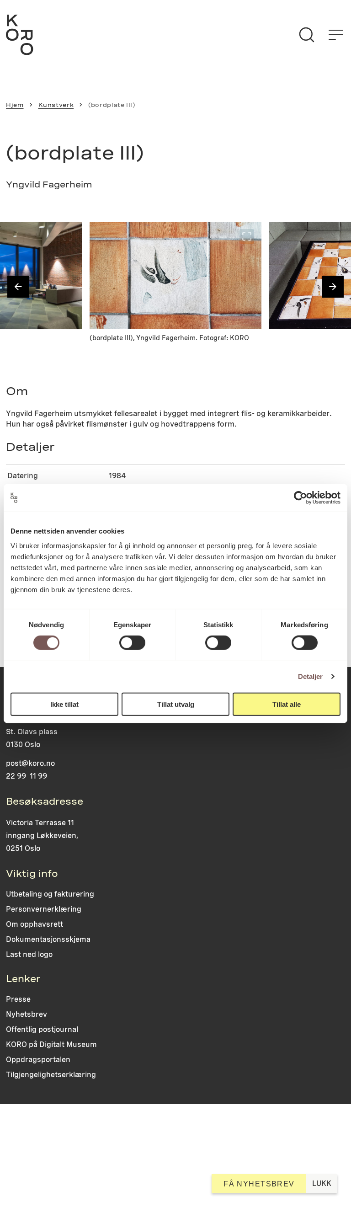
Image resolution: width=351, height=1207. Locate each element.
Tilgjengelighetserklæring (51, 1074)
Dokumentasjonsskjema (48, 939)
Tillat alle (286, 704)
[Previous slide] (18, 287)
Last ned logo (29, 954)
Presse (18, 999)
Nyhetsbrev (26, 1014)
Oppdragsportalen (38, 1059)
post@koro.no (30, 763)
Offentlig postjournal (42, 1029)
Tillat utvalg (175, 704)
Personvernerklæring (43, 909)
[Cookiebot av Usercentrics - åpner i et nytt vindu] (300, 498)
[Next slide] (333, 287)
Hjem (15, 104)
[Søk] (307, 35)
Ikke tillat (64, 704)
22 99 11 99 (26, 776)
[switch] (132, 643)
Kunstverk (56, 104)
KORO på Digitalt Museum (51, 1044)
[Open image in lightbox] (67, 236)
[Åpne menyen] (336, 35)
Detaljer (310, 676)
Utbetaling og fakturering (50, 894)
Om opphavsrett (34, 924)
